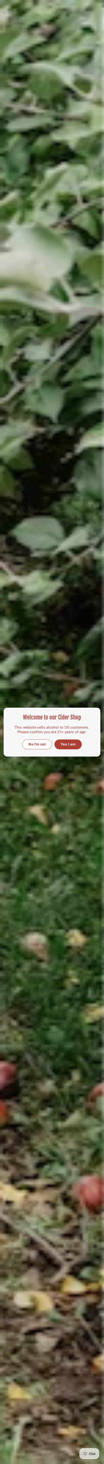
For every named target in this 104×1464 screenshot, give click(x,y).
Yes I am (68, 744)
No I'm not (37, 744)
